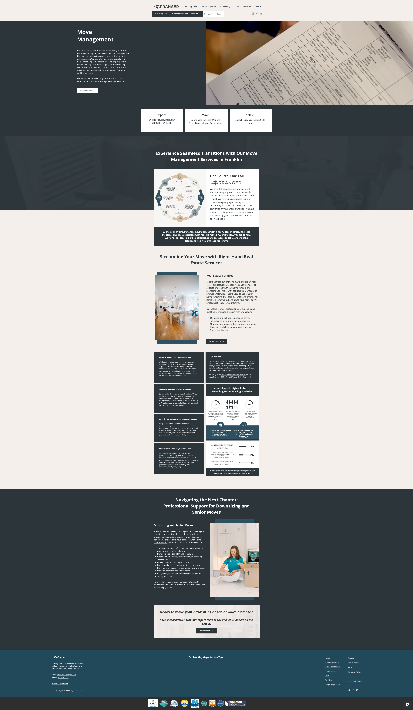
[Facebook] (257, 13)
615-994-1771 (63, 677)
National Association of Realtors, (233, 375)
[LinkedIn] (260, 13)
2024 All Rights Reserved (74, 690)
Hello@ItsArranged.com (66, 674)
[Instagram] (253, 13)
